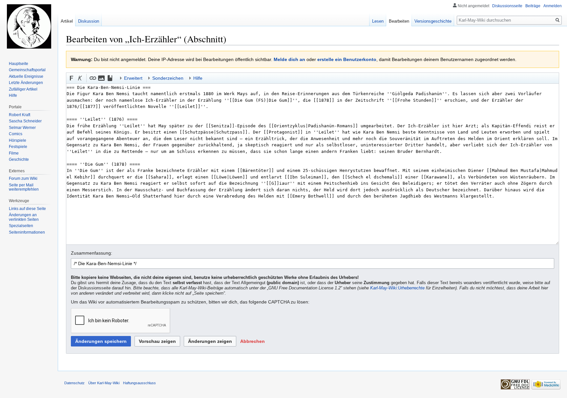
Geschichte (19, 159)
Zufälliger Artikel (23, 89)
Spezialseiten (21, 225)
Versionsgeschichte (433, 21)
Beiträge (532, 6)
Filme (14, 153)
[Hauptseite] (29, 26)
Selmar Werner (22, 127)
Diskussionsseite (507, 6)
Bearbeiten (399, 21)
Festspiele (18, 146)
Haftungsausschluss (139, 383)
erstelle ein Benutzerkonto (346, 59)
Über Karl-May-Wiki (103, 383)
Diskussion (88, 21)
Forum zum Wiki (23, 178)
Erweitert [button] (133, 78)
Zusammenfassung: (91, 253)
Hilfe (13, 95)
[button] (71, 78)
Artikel (67, 21)
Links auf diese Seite (27, 208)
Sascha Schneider (25, 121)
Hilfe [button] (197, 78)
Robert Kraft (19, 115)
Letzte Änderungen (26, 82)
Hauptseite (18, 63)
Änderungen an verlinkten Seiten (24, 217)
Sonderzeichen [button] (167, 78)
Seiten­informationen (27, 232)
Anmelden (552, 6)
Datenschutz (74, 383)
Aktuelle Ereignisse (26, 76)
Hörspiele (17, 140)
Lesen (378, 21)
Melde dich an (289, 59)
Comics (15, 134)
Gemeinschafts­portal (27, 70)
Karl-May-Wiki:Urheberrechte (397, 288)
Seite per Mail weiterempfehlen (24, 187)
